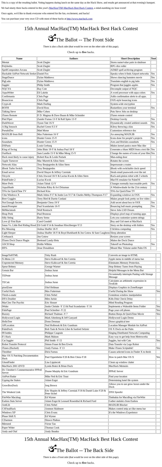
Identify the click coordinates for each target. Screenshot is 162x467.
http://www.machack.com (79, 18)
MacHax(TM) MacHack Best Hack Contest (71, 8)
